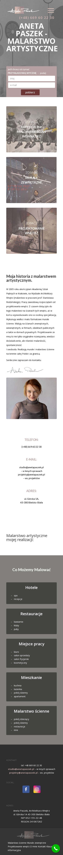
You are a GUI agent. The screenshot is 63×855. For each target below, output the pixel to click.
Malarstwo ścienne (17, 842)
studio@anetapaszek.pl (21, 769)
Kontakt (42, 846)
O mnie (34, 846)
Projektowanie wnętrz (19, 846)
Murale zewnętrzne (36, 842)
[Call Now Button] (56, 848)
